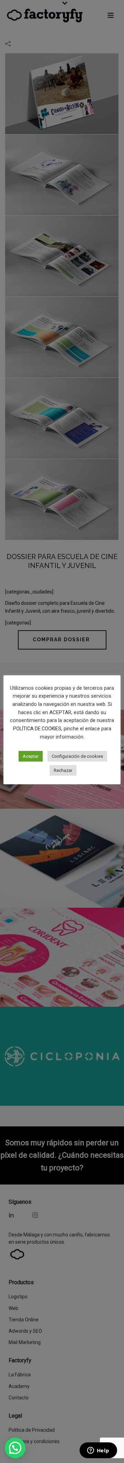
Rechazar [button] (63, 770)
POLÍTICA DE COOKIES (37, 728)
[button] (15, 1448)
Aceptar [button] (31, 756)
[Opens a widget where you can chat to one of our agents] (98, 1451)
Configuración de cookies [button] (77, 756)
